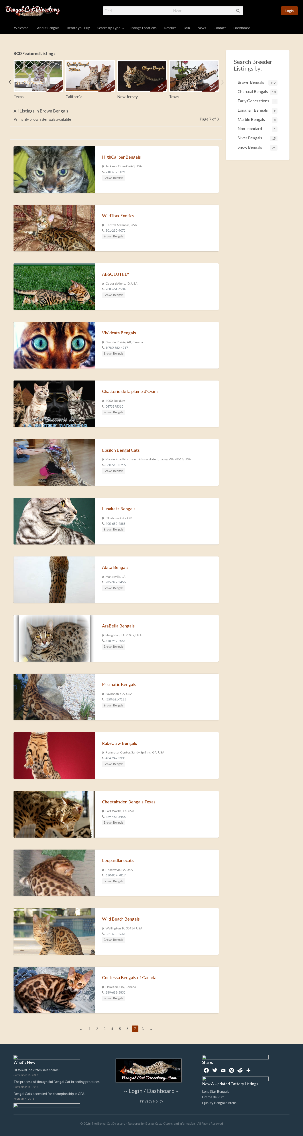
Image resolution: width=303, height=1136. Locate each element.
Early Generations (257, 100)
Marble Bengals (257, 119)
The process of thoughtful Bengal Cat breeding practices (57, 1081)
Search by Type (108, 28)
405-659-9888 (116, 523)
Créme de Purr (213, 1097)
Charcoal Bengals (257, 91)
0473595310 (114, 406)
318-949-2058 (116, 641)
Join (187, 28)
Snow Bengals (257, 147)
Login (289, 11)
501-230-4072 (116, 230)
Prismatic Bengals (119, 684)
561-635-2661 (116, 934)
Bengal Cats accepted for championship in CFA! (50, 1093)
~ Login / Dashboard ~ (151, 1090)
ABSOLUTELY (115, 274)
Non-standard (257, 128)
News (201, 28)
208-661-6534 (116, 289)
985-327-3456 (116, 582)
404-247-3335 (116, 758)
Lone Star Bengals (215, 1091)
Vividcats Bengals (119, 332)
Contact (220, 28)
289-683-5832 (116, 992)
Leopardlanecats (118, 860)
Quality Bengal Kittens (219, 1102)
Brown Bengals (113, 177)
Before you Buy (78, 28)
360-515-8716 (116, 465)
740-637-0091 (116, 172)
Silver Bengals (257, 137)
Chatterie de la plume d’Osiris (130, 391)
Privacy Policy (151, 1101)
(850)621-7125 (116, 699)
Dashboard (241, 28)
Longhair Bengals (257, 110)
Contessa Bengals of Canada (129, 977)
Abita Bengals (115, 567)
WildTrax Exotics (118, 215)
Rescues (170, 28)
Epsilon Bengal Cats (121, 450)
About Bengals (48, 28)
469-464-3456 (116, 816)
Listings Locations (143, 28)
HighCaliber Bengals (121, 157)
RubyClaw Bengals (119, 743)
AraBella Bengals (118, 625)
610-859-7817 (116, 875)
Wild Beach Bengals (121, 918)
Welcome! (22, 28)
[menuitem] (289, 10)
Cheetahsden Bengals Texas (128, 801)
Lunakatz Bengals (119, 508)
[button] (10, 82)
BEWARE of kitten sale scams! (37, 1070)
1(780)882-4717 (117, 347)
